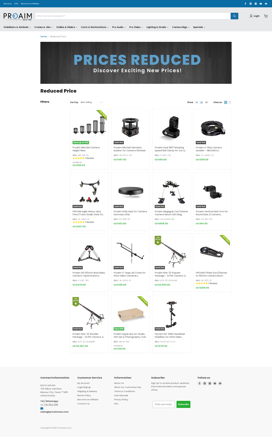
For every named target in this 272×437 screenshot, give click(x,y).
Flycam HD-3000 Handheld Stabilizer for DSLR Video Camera (170, 337)
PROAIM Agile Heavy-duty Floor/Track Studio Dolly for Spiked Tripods (88, 214)
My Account (83, 383)
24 (197, 102)
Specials (198, 27)
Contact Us (83, 403)
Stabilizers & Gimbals (16, 27)
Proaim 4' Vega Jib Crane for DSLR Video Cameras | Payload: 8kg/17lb (130, 275)
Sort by (74, 102)
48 (206, 102)
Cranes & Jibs (42, 27)
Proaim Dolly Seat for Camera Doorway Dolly (130, 213)
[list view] (230, 102)
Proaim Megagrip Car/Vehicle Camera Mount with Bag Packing (171, 214)
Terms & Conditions (124, 391)
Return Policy (84, 395)
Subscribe (183, 404)
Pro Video (135, 27)
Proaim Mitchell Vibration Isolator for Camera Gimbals (129, 149)
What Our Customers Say (127, 387)
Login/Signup (84, 387)
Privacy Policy (121, 399)
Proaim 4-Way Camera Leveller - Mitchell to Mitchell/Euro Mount (209, 150)
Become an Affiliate (30, 4)
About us (8, 4)
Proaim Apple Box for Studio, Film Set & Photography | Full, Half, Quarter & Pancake (130, 337)
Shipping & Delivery (87, 391)
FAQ (16, 4)
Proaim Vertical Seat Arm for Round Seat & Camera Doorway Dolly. (212, 214)
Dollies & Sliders (66, 27)
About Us (119, 383)
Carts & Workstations (94, 27)
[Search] (234, 16)
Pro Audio (118, 27)
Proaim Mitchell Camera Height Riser (86, 149)
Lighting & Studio (156, 27)
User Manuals (121, 395)
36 (201, 102)
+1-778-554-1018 (49, 404)
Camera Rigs (180, 27)
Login (257, 15)
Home (43, 36)
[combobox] (133, 16)
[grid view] (226, 102)
